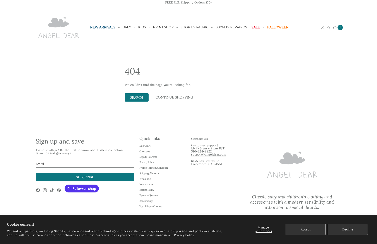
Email (40, 164)
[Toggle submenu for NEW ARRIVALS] (119, 27)
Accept (305, 229)
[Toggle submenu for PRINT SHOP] (177, 27)
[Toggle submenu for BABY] (134, 27)
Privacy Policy (184, 235)
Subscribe (85, 177)
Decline (347, 229)
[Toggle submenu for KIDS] (149, 27)
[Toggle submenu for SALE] (263, 27)
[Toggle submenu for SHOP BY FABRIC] (212, 27)
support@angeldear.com (208, 154)
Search (136, 97)
